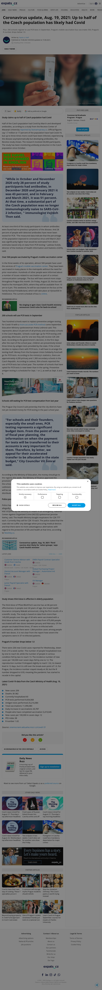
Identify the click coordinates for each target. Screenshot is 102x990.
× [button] (87, 481)
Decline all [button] (57, 505)
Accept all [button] (76, 505)
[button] (23, 505)
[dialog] (51, 495)
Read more (52, 490)
